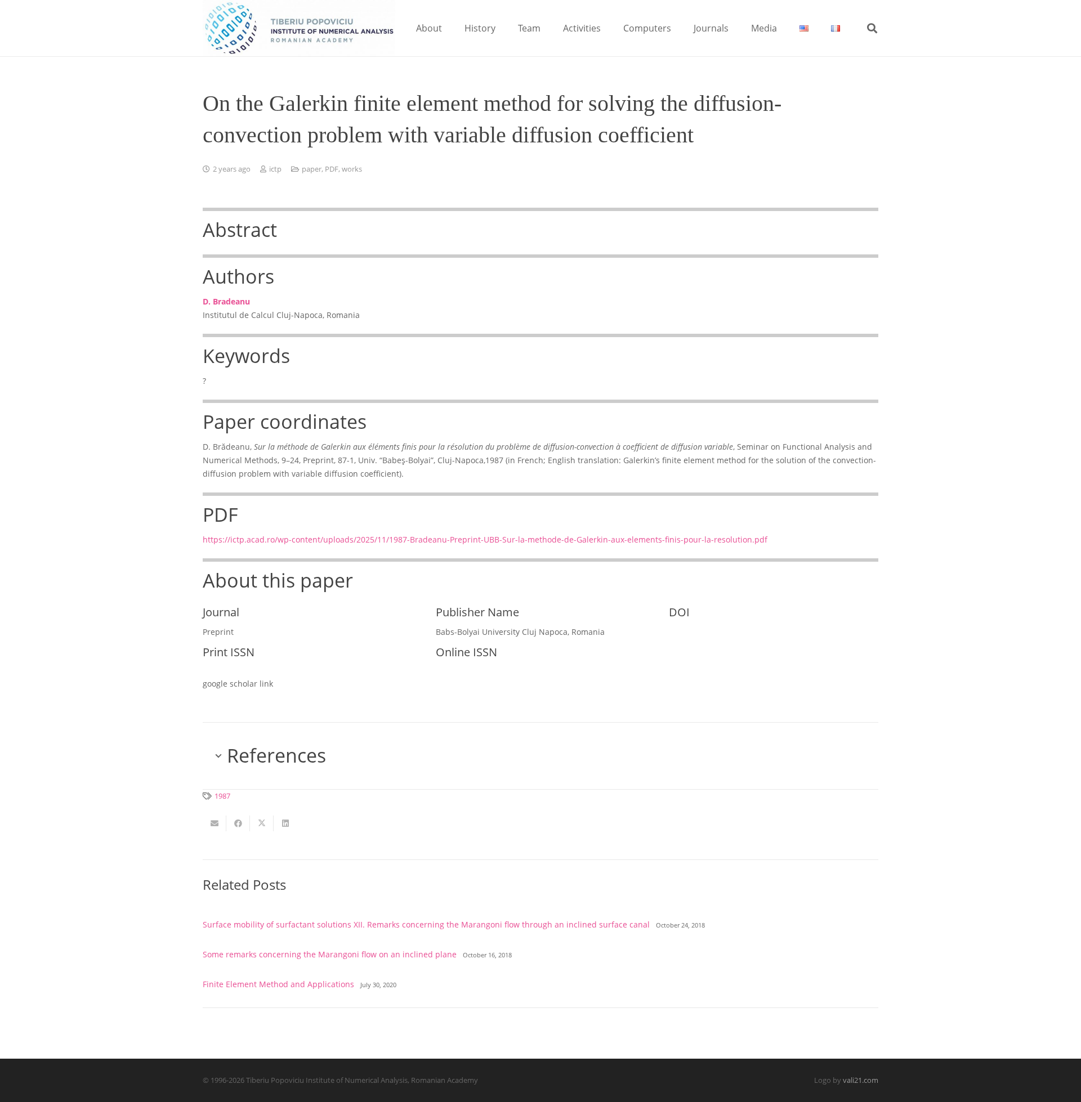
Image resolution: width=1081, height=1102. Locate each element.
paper (311, 169)
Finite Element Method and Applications (278, 984)
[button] (450, 28)
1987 (222, 796)
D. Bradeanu (226, 301)
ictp (275, 169)
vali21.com (860, 1080)
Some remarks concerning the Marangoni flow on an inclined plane (330, 954)
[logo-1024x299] (299, 28)
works (352, 169)
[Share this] (238, 823)
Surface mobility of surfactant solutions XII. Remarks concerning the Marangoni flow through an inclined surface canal (426, 924)
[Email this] (214, 823)
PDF (331, 169)
